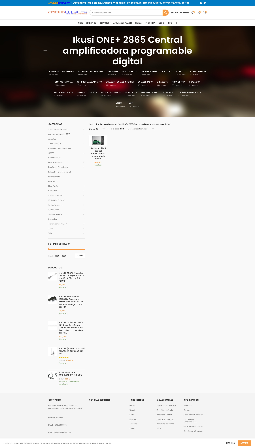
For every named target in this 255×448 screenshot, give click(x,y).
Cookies (187, 410)
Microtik (132, 419)
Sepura (132, 428)
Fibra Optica (53, 186)
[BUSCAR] (166, 13)
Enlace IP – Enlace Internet (59, 172)
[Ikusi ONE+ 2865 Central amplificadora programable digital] (98, 140)
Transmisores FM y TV (57, 224)
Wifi (50, 233)
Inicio (91, 124)
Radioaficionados (55, 205)
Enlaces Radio (54, 176)
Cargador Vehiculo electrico (59, 148)
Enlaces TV (53, 181)
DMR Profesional (55, 162)
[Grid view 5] (117, 129)
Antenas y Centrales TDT (59, 134)
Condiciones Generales (193, 414)
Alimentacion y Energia (57, 129)
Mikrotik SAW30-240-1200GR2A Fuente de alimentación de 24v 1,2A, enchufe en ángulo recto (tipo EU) (71, 301)
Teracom (133, 424)
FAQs (159, 428)
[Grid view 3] (108, 129)
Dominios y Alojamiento (58, 167)
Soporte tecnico (55, 214)
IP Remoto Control (56, 200)
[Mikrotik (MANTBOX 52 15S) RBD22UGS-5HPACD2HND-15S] (52, 357)
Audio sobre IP (54, 143)
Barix (131, 414)
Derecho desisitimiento (193, 426)
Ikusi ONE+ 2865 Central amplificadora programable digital (98, 153)
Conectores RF (54, 157)
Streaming (52, 219)
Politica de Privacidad (165, 419)
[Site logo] (67, 12)
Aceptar (244, 443)
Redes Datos (53, 209)
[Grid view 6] (122, 129)
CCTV (51, 153)
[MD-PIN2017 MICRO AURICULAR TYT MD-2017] (52, 379)
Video (50, 228)
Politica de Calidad (164, 414)
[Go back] (45, 50)
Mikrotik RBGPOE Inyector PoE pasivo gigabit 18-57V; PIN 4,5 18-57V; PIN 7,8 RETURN (71, 277)
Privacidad (188, 405)
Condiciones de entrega (193, 431)
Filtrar (79, 256)
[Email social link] (201, 3)
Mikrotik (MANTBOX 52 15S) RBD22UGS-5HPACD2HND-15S (72, 351)
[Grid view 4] (112, 129)
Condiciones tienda (165, 410)
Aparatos (52, 139)
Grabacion (52, 190)
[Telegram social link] (205, 3)
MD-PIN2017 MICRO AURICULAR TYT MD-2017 (70, 373)
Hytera (132, 405)
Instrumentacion (55, 195)
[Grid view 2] (104, 129)
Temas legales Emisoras (166, 405)
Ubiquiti (132, 410)
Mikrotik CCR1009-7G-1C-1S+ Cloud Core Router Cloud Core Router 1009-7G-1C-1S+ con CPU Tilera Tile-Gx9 (71, 327)
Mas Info (230, 443)
